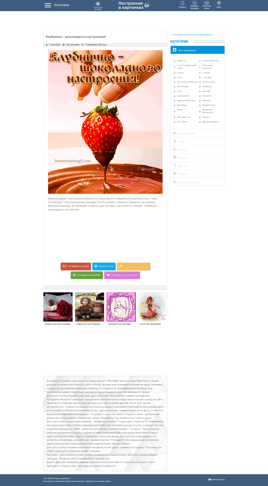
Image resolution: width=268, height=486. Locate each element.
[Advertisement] (134, 20)
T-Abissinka (54, 45)
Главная (182, 7)
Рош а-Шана (182, 122)
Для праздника (187, 50)
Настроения (72, 45)
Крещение (206, 101)
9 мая (179, 91)
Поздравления (186, 133)
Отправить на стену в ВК (125, 275)
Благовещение (183, 96)
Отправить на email (78, 266)
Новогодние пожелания (207, 66)
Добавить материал (194, 7)
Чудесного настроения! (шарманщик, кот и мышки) (90, 324)
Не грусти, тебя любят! (150, 324)
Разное (182, 150)
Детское (183, 166)
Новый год (181, 61)
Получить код (106, 266)
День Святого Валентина (187, 82)
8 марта (180, 73)
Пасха (179, 110)
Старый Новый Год (210, 61)
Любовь (182, 158)
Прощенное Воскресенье (207, 111)
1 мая (179, 77)
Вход (219, 7)
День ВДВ (206, 91)
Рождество (207, 96)
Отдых (182, 141)
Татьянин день (208, 82)
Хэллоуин (206, 117)
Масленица (182, 105)
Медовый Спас (208, 105)
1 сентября (207, 77)
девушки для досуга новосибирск (195, 34)
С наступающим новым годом (187, 66)
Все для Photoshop (189, 182)
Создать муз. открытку (135, 266)
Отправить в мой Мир (89, 275)
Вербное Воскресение (186, 101)
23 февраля (207, 87)
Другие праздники (210, 122)
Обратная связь (206, 7)
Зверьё (182, 174)
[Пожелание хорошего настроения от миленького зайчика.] (121, 307)
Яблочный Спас (184, 117)
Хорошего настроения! (119, 324)
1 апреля (206, 73)
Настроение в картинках (53, 481)
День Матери (182, 87)
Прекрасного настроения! (57, 324)
